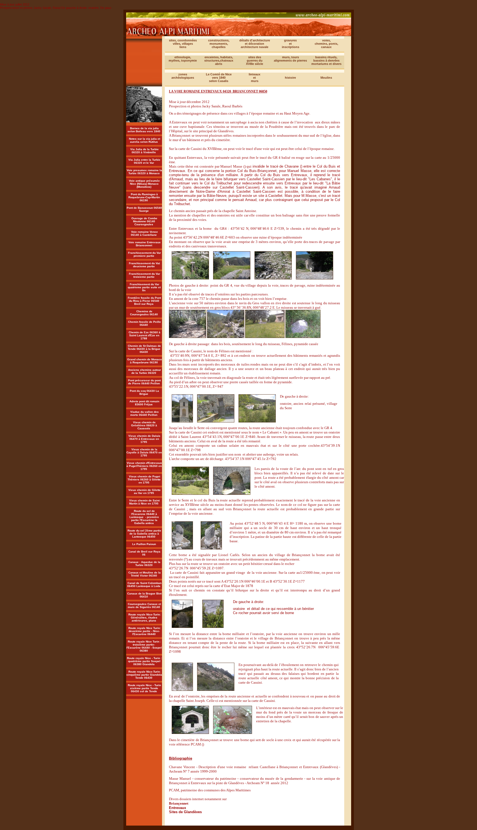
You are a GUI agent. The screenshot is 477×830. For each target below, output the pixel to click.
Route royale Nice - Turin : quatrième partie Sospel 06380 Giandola (144, 661)
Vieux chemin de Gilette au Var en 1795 (144, 491)
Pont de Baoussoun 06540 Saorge (144, 209)
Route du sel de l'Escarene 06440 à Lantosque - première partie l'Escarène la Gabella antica (144, 517)
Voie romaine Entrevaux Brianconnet (144, 244)
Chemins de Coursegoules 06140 (144, 313)
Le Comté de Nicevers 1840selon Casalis (219, 78)
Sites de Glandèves (185, 812)
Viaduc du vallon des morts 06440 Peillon (144, 413)
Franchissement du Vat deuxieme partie (144, 265)
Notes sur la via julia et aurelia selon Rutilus (144, 140)
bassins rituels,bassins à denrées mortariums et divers (326, 60)
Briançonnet (178, 803)
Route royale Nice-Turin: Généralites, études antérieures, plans (144, 617)
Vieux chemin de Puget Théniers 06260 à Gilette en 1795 (144, 479)
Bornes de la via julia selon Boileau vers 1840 (144, 130)
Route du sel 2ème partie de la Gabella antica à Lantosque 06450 (144, 533)
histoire (290, 77)
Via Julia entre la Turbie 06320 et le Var (144, 161)
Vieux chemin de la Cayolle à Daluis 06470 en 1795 (144, 452)
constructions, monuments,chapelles (218, 44)
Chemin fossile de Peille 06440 (144, 323)
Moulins (326, 77)
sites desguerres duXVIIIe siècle (254, 60)
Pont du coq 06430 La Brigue (144, 392)
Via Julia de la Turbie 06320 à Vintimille (144, 151)
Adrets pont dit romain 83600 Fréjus (144, 403)
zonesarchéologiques (182, 76)
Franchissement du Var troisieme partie (144, 275)
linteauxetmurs (254, 78)
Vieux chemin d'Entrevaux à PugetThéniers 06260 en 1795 (144, 465)
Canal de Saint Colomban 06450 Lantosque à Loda (144, 584)
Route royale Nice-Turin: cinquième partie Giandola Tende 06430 (144, 674)
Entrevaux (177, 808)
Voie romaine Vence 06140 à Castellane (144, 233)
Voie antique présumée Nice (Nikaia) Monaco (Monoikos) (144, 183)
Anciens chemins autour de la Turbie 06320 (144, 371)
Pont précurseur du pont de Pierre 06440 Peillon (144, 382)
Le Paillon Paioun (144, 544)
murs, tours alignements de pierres (290, 58)
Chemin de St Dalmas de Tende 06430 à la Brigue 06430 (144, 348)
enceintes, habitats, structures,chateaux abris (218, 60)
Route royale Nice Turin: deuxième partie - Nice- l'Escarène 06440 (144, 631)
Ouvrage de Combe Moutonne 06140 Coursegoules (144, 221)
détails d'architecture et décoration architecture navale (254, 44)
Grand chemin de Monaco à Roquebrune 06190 (144, 361)
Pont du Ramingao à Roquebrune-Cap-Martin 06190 (144, 197)
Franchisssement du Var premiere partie (144, 254)
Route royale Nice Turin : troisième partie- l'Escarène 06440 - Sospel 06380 (144, 646)
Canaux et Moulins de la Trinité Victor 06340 (144, 574)
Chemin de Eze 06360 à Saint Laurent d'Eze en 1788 (144, 335)
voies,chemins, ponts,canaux (326, 44)
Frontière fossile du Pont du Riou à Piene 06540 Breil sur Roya (144, 300)
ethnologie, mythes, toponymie (183, 58)
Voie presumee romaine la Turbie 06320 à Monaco (144, 172)
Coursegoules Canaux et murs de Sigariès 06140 (144, 605)
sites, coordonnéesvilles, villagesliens (183, 44)
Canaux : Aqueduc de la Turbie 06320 (144, 564)
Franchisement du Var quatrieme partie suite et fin (144, 287)
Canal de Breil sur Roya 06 (144, 553)
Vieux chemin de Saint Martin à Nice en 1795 (144, 502)
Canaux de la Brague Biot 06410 (144, 595)
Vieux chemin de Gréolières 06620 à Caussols (144, 425)
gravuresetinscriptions (290, 44)
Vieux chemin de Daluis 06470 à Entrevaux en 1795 (144, 438)
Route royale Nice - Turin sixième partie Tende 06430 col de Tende (144, 688)
